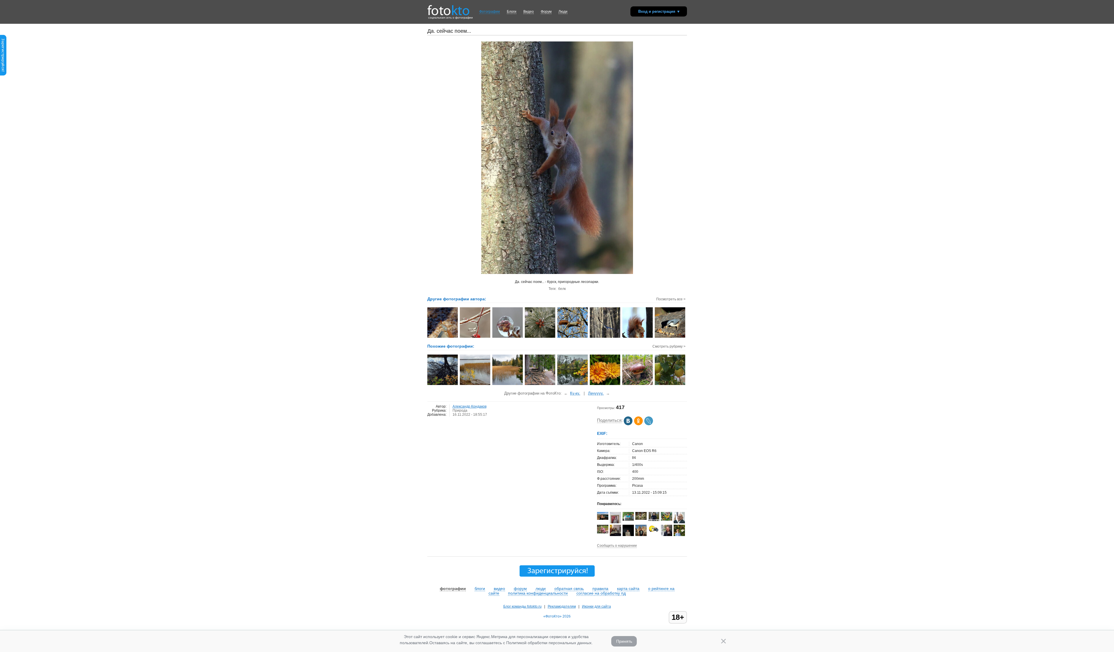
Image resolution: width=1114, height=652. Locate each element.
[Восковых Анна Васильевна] (602, 532)
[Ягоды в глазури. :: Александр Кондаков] (475, 337)
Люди (562, 12)
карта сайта (628, 588)
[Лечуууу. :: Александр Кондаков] (572, 337)
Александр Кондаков (470, 406)
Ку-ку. (575, 393)
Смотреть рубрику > (669, 346)
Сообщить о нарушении (617, 546)
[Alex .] (653, 532)
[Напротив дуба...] (442, 384)
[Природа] (670, 384)
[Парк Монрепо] (475, 384)
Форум (546, 12)
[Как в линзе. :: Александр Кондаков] (507, 337)
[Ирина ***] (615, 535)
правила (600, 588)
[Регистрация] (3, 74)
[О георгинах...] (605, 384)
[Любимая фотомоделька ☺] (637, 384)
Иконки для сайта (596, 606)
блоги (480, 588)
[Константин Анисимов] (628, 519)
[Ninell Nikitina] (602, 519)
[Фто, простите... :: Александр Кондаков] (637, 337)
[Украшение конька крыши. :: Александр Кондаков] (442, 337)
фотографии (453, 588)
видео (499, 588)
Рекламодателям (562, 606)
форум (520, 588)
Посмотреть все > (671, 299)
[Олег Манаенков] (653, 520)
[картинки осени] (572, 384)
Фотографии (489, 12)
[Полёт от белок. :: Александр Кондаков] (605, 337)
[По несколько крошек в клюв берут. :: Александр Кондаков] (670, 337)
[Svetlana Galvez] (641, 519)
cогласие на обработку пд (601, 593)
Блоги (511, 12)
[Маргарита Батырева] (666, 519)
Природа (460, 410)
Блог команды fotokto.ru (522, 606)
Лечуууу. (596, 393)
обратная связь (569, 588)
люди (541, 588)
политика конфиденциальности (538, 593)
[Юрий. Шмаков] (666, 535)
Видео (528, 12)
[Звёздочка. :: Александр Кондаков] (540, 337)
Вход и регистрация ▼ (659, 11)
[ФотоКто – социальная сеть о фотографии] (448, 8)
